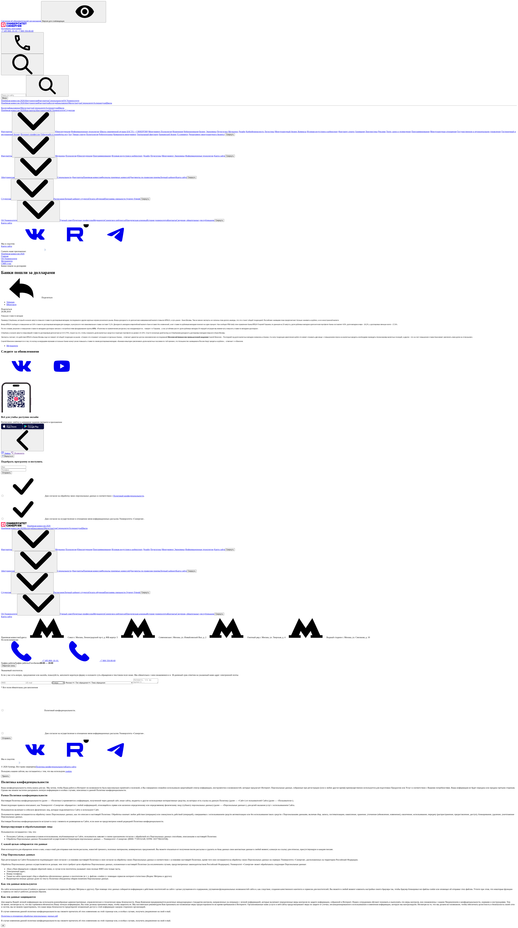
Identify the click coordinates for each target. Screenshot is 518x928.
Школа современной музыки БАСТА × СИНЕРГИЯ (124, 131)
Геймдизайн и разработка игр (54, 134)
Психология (166, 131)
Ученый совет (66, 220)
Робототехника (106, 134)
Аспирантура (99, 103)
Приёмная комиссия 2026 (12, 101)
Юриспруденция (62, 131)
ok (3, 925)
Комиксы (302, 131)
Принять (5, 776)
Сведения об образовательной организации (21, 21)
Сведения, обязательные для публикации (195, 220)
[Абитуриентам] (36, 168)
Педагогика (222, 131)
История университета (156, 220)
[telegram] (116, 244)
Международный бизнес (286, 131)
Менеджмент (154, 131)
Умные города (79, 134)
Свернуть (230, 135)
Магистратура (74, 103)
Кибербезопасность (255, 131)
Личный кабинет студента (76, 199)
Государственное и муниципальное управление (479, 131)
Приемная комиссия (92, 177)
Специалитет (87, 103)
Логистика (269, 131)
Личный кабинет (168, 177)
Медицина (233, 131)
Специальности (56, 101)
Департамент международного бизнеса (206, 134)
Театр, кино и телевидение (398, 131)
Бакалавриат (62, 103)
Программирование (420, 131)
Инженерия (177, 131)
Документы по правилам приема (145, 177)
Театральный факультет (148, 134)
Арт (70, 134)
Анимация (360, 131)
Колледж (53, 103)
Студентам (70, 110)
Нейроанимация (191, 131)
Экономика (211, 131)
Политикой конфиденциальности (128, 496)
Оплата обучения (96, 199)
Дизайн (241, 131)
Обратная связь (8, 666)
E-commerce (182, 134)
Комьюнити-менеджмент (124, 134)
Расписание (59, 199)
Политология (92, 134)
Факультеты (43, 101)
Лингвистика (371, 131)
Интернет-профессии (30, 134)
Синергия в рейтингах (115, 220)
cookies (68, 771)
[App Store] (35, 251)
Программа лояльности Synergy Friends (122, 199)
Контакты (171, 220)
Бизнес (202, 131)
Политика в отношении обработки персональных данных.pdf (29, 916)
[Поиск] (22, 64)
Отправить (6, 473)
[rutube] (75, 244)
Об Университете (71, 101)
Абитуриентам (31, 101)
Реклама (382, 131)
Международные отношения (443, 131)
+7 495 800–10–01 (9, 31)
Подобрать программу (11, 28)
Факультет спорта (346, 131)
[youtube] (62, 375)
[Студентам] (32, 189)
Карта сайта (219, 156)
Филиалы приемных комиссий (116, 177)
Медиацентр (99, 220)
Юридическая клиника (135, 220)
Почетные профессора (83, 220)
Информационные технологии (85, 131)
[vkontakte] (35, 244)
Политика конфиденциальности (50, 767)
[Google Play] (51, 251)
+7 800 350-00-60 (25, 31)
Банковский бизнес (168, 134)
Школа (109, 103)
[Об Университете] (38, 211)
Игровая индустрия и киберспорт (322, 131)
